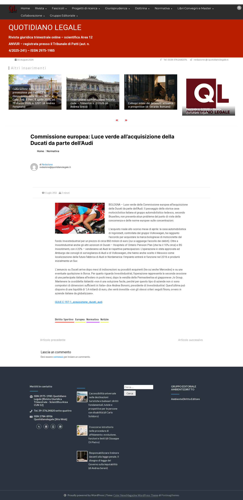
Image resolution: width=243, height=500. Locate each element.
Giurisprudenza (116, 8)
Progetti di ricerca (84, 8)
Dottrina (141, 8)
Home (25, 8)
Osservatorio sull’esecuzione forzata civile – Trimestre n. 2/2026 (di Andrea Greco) (55, 103)
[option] (55, 92)
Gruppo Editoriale (62, 15)
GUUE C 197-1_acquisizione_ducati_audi (78, 302)
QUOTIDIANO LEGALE (45, 27)
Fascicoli (58, 8)
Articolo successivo (190, 340)
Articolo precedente (52, 340)
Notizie (105, 319)
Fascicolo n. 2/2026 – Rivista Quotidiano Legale (166, 110)
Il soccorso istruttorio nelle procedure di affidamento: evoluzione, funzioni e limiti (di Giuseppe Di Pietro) (103, 434)
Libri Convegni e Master (194, 8)
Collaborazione (31, 15)
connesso (58, 357)
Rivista (39, 8)
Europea (80, 319)
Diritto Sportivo (64, 319)
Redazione (47, 164)
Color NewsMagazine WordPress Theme (135, 495)
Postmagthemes (170, 495)
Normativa (162, 8)
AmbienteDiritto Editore (185, 398)
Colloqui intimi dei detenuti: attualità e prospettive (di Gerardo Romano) (113, 105)
